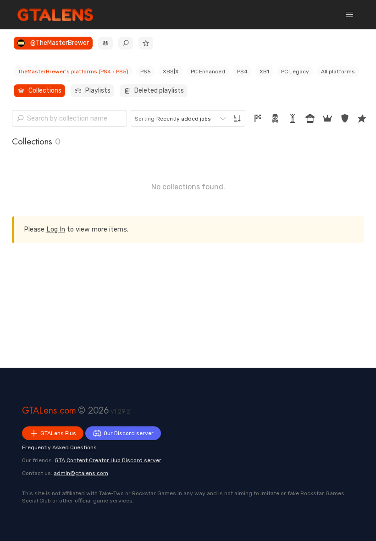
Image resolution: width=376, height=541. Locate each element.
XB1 (264, 71)
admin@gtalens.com (81, 473)
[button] (349, 14)
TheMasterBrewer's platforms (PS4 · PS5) (73, 71)
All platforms (338, 71)
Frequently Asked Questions (59, 447)
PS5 (145, 71)
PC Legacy (295, 71)
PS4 (242, 71)
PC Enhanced (208, 71)
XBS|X (171, 71)
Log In (55, 229)
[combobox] (180, 118)
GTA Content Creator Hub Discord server (108, 460)
